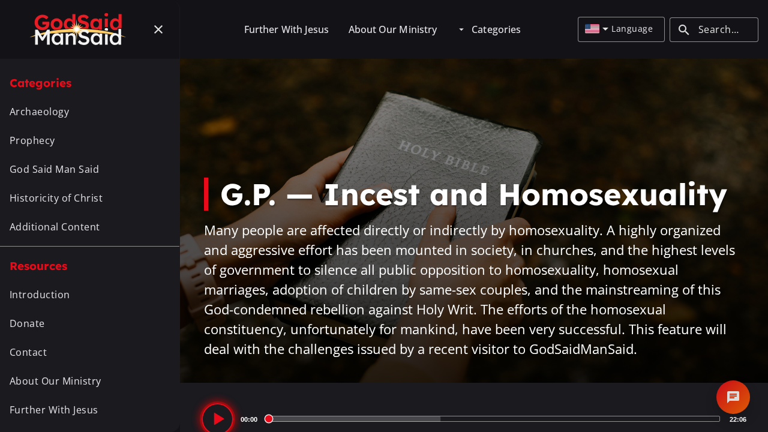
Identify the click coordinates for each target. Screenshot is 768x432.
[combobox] (596, 29)
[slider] (493, 419)
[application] (474, 419)
